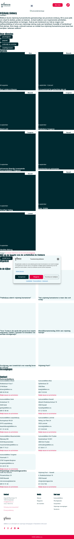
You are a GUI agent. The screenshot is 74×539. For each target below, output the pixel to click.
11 (18, 253)
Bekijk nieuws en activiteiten (9, 395)
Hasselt (68, 132)
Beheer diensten (20, 271)
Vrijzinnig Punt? (44, 366)
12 (20, 253)
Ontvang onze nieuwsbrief (11, 507)
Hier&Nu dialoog (6, 250)
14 (24, 253)
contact (3, 15)
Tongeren (69, 93)
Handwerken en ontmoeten (48, 169)
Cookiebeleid (29, 281)
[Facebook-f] (4, 528)
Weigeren (36, 277)
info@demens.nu (8, 502)
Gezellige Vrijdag (6, 210)
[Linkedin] (15, 528)
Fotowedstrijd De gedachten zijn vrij (52, 89)
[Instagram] (8, 528)
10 (16, 253)
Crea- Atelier (43, 208)
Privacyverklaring (37, 281)
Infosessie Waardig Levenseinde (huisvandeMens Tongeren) (12, 169)
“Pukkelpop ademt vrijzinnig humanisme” (15, 298)
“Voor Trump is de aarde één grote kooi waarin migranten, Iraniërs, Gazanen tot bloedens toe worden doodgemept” (18, 332)
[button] (58, 259)
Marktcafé (4, 129)
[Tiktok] (11, 528)
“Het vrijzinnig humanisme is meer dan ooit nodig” (54, 298)
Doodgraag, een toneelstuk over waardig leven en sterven (18, 366)
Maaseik (68, 53)
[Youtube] (18, 528)
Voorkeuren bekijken (51, 277)
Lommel (30, 213)
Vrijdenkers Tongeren (46, 129)
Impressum (45, 281)
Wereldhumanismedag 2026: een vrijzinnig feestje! (54, 332)
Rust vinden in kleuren (8, 89)
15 (26, 253)
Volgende (32, 253)
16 (28, 253)
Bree (30, 53)
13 (22, 253)
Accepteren (21, 277)
